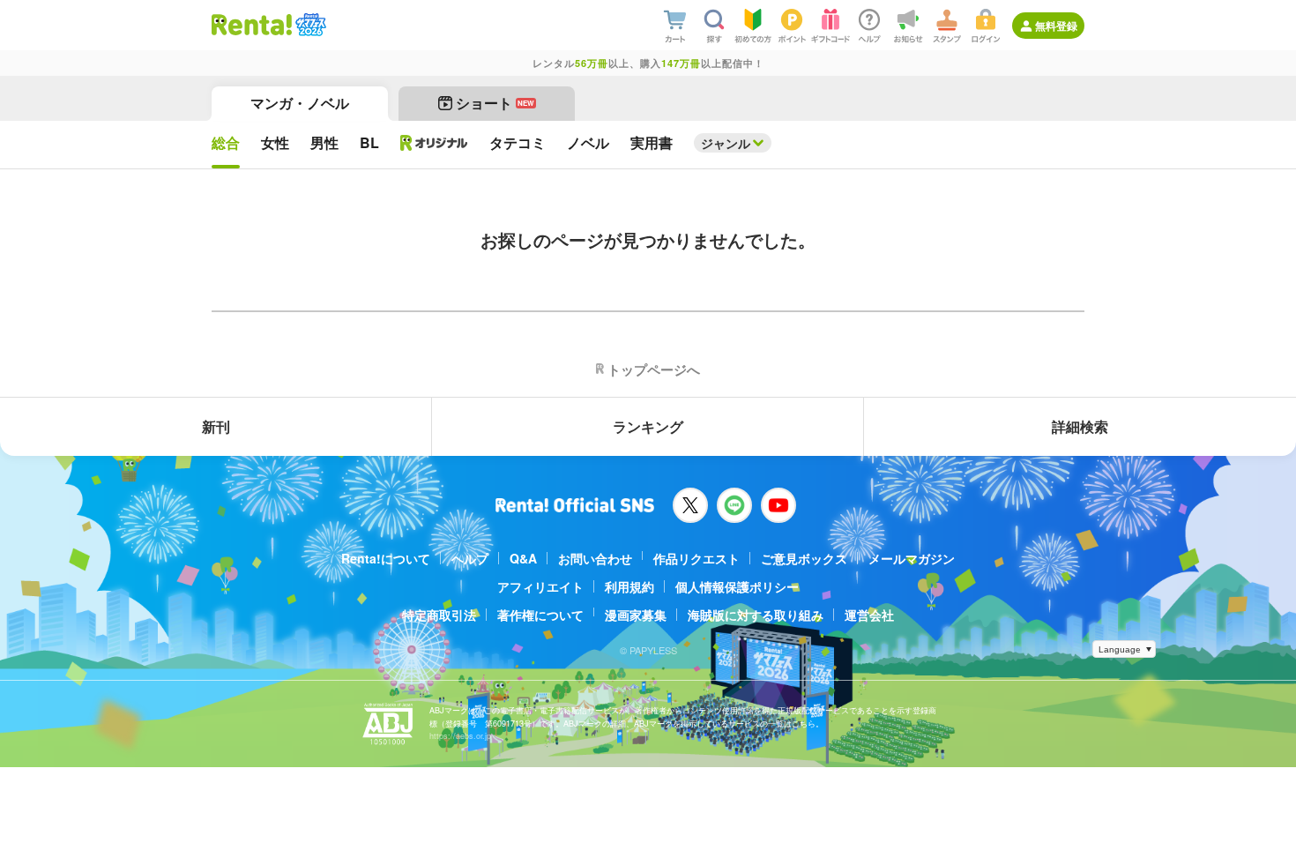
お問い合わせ (595, 558)
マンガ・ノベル (299, 103)
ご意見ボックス (804, 558)
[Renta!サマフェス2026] (309, 24)
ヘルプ (469, 558)
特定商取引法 (439, 614)
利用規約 (629, 586)
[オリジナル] (434, 143)
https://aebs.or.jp (460, 736)
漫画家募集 (636, 614)
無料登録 (1056, 26)
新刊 (216, 426)
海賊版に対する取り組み (755, 614)
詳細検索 (1080, 426)
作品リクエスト (696, 558)
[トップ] (252, 24)
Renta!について (385, 558)
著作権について (540, 614)
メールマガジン (911, 558)
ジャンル (725, 143)
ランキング (648, 426)
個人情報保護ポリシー (737, 586)
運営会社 (869, 614)
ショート (495, 103)
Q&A (523, 558)
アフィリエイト (540, 586)
